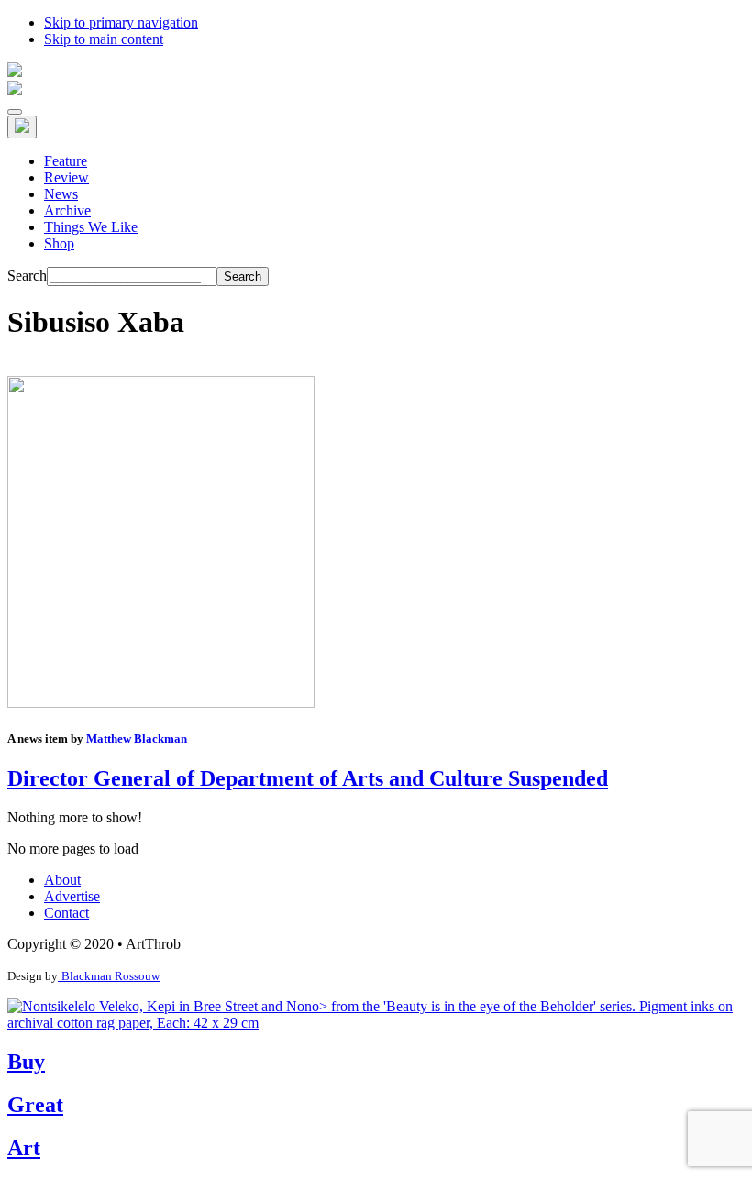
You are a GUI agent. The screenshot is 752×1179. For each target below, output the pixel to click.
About (62, 879)
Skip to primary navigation (121, 22)
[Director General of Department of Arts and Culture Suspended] (161, 703)
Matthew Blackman (136, 738)
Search (27, 275)
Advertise (72, 896)
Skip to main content (103, 39)
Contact (66, 912)
